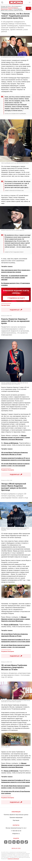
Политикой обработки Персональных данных (9, 8)
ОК (28, 8)
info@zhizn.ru (16, 833)
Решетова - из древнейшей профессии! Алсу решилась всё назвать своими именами (14, 277)
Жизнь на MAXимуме (11, 443)
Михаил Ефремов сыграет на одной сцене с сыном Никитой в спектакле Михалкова (15, 437)
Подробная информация (13, 858)
